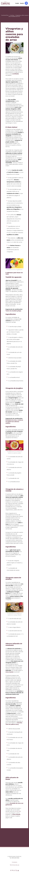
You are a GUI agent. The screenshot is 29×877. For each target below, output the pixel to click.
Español (22, 3)
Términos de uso (14, 865)
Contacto (14, 862)
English (17, 3)
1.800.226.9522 (15, 858)
